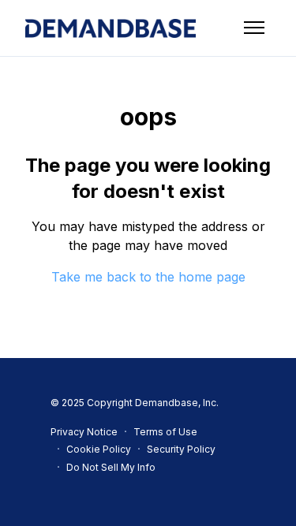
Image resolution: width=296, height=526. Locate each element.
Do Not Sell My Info (110, 467)
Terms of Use (165, 432)
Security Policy (181, 449)
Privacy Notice (84, 432)
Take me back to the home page (148, 277)
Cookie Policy (98, 449)
